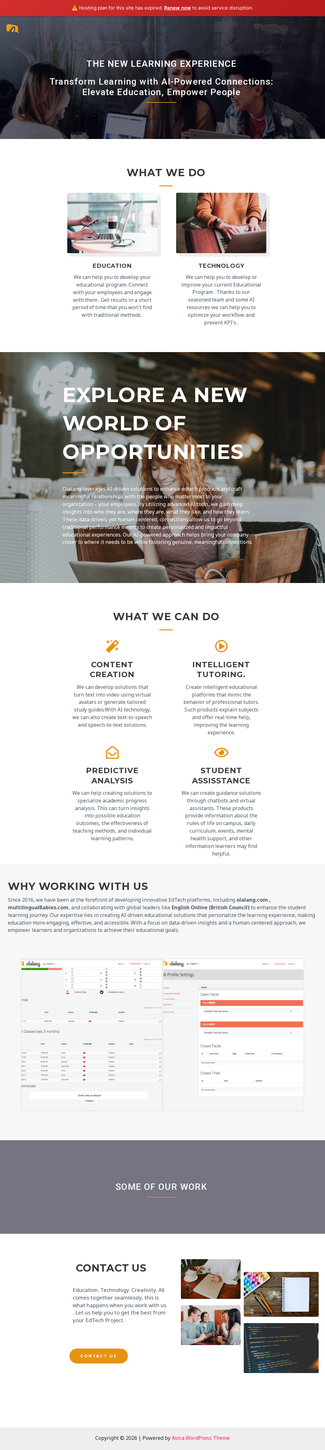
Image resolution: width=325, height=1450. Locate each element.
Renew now (177, 8)
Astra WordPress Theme (201, 1437)
